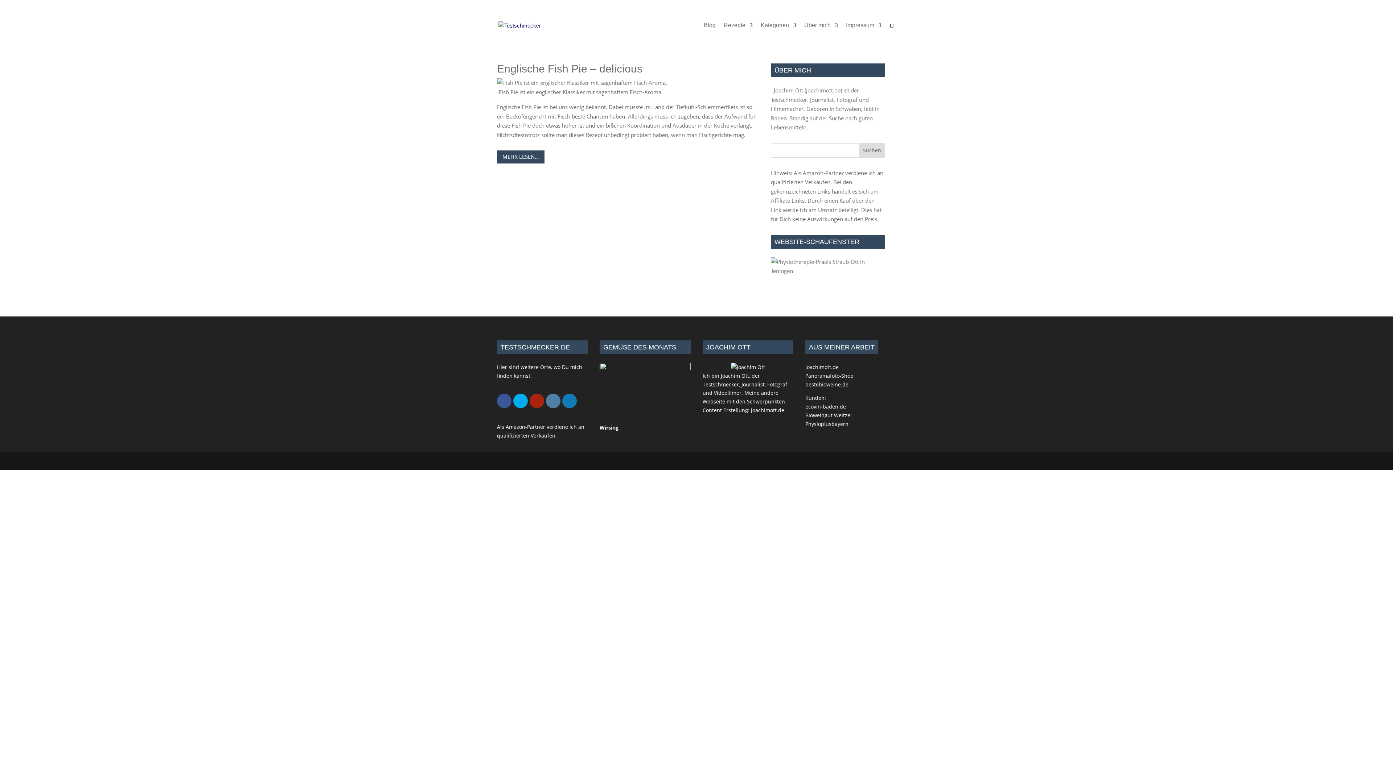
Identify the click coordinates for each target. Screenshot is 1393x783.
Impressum (860, 25)
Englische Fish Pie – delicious (569, 69)
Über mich (817, 25)
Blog (710, 25)
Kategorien (775, 25)
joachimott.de (823, 90)
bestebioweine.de (826, 384)
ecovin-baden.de (825, 406)
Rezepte (734, 25)
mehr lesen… (520, 156)
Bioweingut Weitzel (828, 415)
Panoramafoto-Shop (829, 375)
